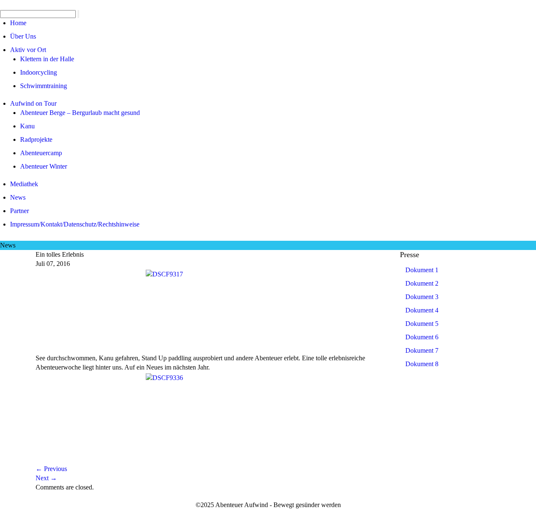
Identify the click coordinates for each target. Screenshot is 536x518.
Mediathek (24, 183)
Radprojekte (36, 139)
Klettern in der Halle (47, 58)
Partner (19, 210)
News (18, 197)
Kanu (27, 126)
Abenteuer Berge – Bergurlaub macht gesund (80, 112)
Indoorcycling (38, 72)
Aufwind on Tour (33, 103)
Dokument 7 (421, 350)
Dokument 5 (421, 323)
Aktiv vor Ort (28, 49)
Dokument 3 (421, 296)
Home (18, 22)
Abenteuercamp (41, 152)
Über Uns (23, 36)
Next (46, 478)
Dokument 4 (421, 310)
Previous (51, 468)
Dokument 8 (421, 363)
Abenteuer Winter (43, 166)
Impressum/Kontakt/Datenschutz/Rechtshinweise (74, 224)
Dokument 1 (421, 269)
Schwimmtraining (43, 85)
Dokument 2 (421, 283)
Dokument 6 (421, 337)
